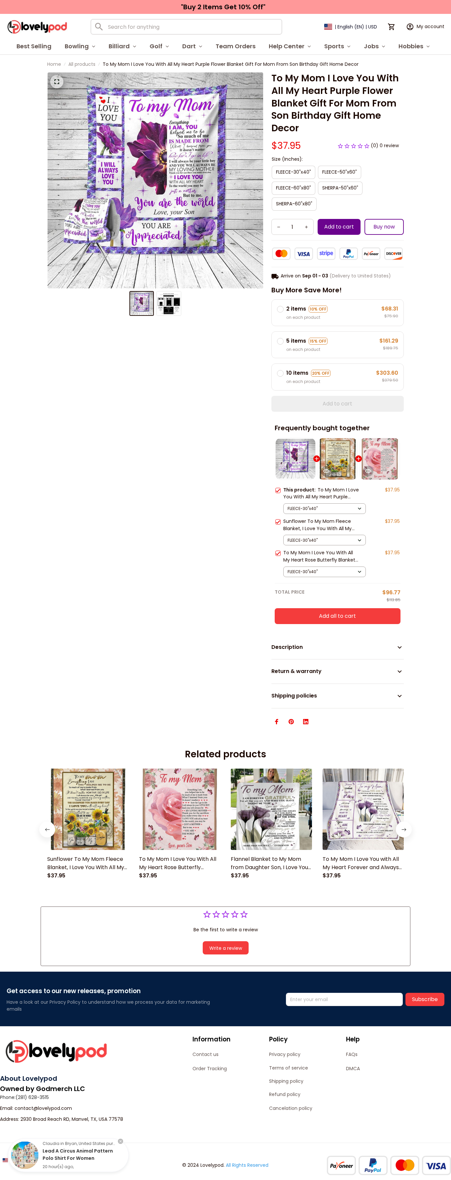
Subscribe (425, 999)
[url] (43, 1108)
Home (54, 64)
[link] (25, 1155)
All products (81, 64)
